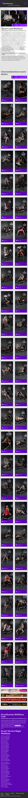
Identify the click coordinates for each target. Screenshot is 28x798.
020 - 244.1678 (20, 25)
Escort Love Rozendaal (5, 755)
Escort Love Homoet (4, 746)
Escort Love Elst (4, 752)
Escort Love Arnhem (4, 762)
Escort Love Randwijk (5, 745)
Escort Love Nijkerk (4, 786)
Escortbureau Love (3, 796)
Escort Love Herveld (4, 756)
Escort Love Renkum (5, 742)
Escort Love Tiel (4, 777)
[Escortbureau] (11, 3)
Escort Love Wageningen (5, 763)
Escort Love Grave (4, 781)
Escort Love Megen (4, 775)
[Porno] (14, 690)
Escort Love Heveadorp (5, 738)
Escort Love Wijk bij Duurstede (6, 784)
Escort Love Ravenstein (5, 773)
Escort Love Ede (4, 764)
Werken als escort (20, 793)
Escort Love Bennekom (5, 747)
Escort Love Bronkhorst (5, 780)
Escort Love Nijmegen (5, 768)
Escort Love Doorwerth (5, 737)
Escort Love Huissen (4, 766)
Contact (2, 794)
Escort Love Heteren (5, 743)
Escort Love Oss (4, 785)
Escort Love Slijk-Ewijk (5, 759)
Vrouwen (12, 793)
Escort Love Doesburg (5, 772)
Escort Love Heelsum (5, 739)
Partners (8, 794)
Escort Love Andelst (4, 754)
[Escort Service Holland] (14, 699)
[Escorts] (14, 704)
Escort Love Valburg (4, 751)
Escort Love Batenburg (5, 771)
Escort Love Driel (4, 741)
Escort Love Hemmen (5, 750)
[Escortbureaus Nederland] (14, 695)
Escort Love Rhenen (4, 767)
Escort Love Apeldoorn (5, 779)
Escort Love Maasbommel (5, 776)
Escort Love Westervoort (5, 760)
